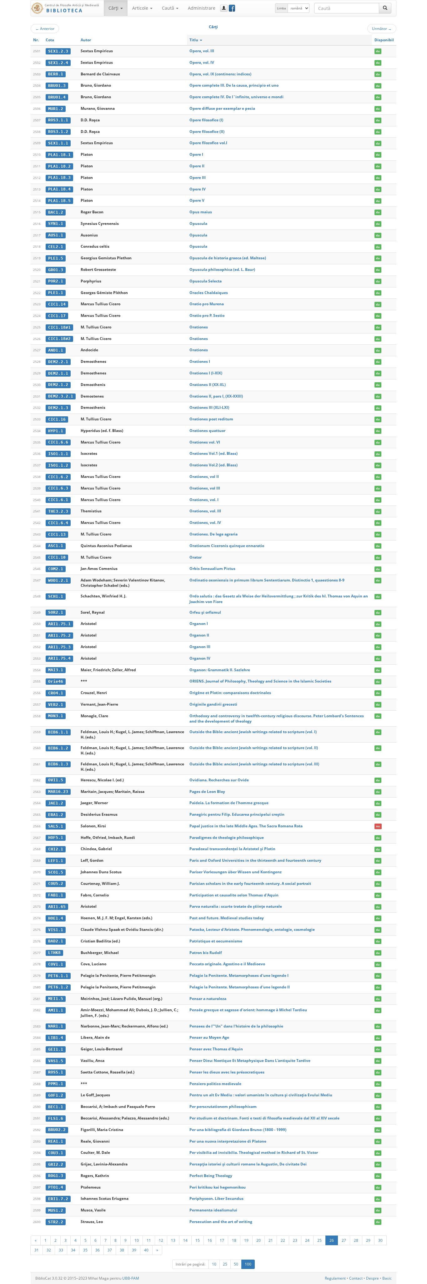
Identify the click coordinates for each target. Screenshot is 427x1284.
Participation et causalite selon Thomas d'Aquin (234, 895)
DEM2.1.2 (58, 384)
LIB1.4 (55, 1037)
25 (319, 1240)
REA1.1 (55, 1141)
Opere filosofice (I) (206, 120)
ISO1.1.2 (58, 465)
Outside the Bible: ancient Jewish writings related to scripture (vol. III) (254, 764)
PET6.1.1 (58, 975)
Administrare (201, 8)
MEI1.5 (55, 998)
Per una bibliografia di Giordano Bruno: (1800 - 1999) (237, 1129)
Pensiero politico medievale (215, 1083)
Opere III (197, 177)
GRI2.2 (55, 1164)
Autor (86, 40)
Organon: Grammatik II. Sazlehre (219, 669)
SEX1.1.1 (58, 143)
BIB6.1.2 (58, 748)
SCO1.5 (55, 872)
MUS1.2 (55, 1210)
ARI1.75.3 (59, 647)
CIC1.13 (57, 534)
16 (210, 1240)
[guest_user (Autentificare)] (224, 8)
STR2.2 (55, 1222)
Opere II (196, 166)
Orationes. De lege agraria (213, 534)
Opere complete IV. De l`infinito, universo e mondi (236, 96)
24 (307, 1240)
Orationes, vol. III (205, 511)
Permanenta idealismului (213, 1210)
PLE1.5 (55, 258)
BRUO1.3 (57, 85)
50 (236, 1264)
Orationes (198, 327)
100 (248, 1264)
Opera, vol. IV (201, 62)
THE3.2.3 (58, 511)
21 (271, 1240)
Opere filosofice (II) (206, 131)
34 (73, 1249)
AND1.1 (55, 350)
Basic (387, 1278)
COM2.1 (55, 568)
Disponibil (384, 40)
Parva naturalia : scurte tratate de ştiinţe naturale (235, 906)
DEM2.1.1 (58, 373)
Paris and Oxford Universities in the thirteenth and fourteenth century (255, 860)
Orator (195, 557)
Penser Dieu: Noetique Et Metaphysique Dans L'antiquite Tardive (249, 1060)
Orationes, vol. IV (205, 522)
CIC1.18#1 (59, 327)
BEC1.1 (55, 1106)
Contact (356, 1278)
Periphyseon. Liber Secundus (216, 1198)
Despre (372, 1278)
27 (344, 1240)
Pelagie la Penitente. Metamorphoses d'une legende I (239, 975)
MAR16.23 (58, 791)
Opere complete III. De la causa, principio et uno (234, 85)
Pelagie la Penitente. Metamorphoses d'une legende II (239, 987)
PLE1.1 (55, 292)
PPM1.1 (55, 1083)
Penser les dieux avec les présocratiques (226, 1072)
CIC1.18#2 (59, 338)
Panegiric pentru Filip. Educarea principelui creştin (236, 814)
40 (146, 1249)
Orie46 (55, 681)
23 (295, 1240)
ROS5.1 (55, 1072)
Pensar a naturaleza (207, 998)
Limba (281, 8)
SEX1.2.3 (58, 51)
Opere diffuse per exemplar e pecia (222, 108)
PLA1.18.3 (59, 177)
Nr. (36, 40)
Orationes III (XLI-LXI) (209, 407)
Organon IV (199, 658)
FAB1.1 (55, 895)
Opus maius (200, 212)
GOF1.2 (55, 1095)
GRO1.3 (55, 269)
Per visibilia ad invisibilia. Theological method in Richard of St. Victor (253, 1152)
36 (97, 1249)
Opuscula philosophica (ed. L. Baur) (222, 269)
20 (258, 1240)
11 (149, 1240)
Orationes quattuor (207, 430)
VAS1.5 (55, 1060)
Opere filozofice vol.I (208, 142)
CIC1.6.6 (58, 442)
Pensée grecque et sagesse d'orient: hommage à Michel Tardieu (248, 1009)
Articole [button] (140, 8)
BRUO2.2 (57, 1129)
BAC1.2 (55, 212)
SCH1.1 (55, 596)
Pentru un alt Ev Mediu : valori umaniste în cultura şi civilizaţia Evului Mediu (260, 1095)
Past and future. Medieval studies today (226, 918)
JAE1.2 (55, 803)
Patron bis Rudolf (205, 952)
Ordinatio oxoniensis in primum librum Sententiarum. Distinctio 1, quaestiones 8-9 (266, 580)
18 (234, 1240)
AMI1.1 (55, 1010)
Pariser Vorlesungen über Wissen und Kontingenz (235, 872)
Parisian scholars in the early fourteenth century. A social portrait (250, 883)
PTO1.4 (55, 1187)
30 (380, 1240)
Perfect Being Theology (210, 1175)
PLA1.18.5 (59, 200)
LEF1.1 (55, 860)
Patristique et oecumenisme (215, 941)
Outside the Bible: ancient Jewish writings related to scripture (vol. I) (253, 731)
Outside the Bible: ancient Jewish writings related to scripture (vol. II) (253, 747)
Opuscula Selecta (205, 281)
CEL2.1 (55, 246)
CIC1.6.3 (58, 488)
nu (378, 826)
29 (368, 1240)
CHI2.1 (55, 849)
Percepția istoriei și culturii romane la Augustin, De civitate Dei (248, 1164)
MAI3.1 (55, 669)
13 (173, 1240)
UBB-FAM (130, 1278)
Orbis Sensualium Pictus (212, 568)
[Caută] (385, 8)
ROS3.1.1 (58, 120)
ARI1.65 (57, 906)
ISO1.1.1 (58, 453)
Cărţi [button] (114, 8)
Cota (50, 40)
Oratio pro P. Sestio (206, 315)
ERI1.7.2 (58, 1198)
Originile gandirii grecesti (213, 704)
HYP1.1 (55, 431)
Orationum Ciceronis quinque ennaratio (226, 545)
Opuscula (198, 223)
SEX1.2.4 (58, 62)
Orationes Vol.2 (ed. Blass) (213, 465)
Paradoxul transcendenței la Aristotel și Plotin (232, 848)
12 (161, 1240)
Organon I (198, 623)
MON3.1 (55, 715)
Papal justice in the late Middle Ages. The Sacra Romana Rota (246, 826)
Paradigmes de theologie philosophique (226, 837)
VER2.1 (55, 704)
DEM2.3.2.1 (60, 396)
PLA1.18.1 (59, 154)
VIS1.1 (55, 929)
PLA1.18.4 (59, 189)
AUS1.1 (55, 235)
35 (85, 1249)
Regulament (335, 1278)
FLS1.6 (55, 1118)
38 (122, 1249)
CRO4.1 (55, 693)
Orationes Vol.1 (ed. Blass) (213, 453)
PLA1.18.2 (59, 166)
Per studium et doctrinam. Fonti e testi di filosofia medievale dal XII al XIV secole (264, 1118)
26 (331, 1240)
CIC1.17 (57, 315)
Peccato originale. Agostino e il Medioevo (227, 964)
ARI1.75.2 (59, 635)
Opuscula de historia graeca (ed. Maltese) (227, 258)
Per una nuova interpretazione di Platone (227, 1141)
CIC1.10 (57, 557)
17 (222, 1240)
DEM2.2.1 (58, 361)
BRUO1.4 (57, 97)
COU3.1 (55, 1152)
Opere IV (197, 189)
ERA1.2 (55, 814)
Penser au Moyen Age (209, 1037)
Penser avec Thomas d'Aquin (216, 1049)
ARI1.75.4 (59, 658)
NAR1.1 (55, 1026)
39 (134, 1249)
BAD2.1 (55, 941)
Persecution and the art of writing (220, 1221)
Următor (382, 28)
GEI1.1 (55, 1049)
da (377, 51)
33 (61, 1249)
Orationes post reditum (211, 419)
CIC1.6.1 (58, 499)
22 (283, 1240)
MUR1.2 (55, 108)
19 (246, 1240)
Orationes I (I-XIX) (205, 373)
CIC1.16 (57, 419)
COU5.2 (55, 883)
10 (136, 1240)
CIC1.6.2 (58, 477)
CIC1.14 (57, 304)
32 (49, 1249)
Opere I (196, 154)
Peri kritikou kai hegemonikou (217, 1187)
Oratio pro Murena (206, 304)
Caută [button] (168, 8)
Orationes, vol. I (204, 499)
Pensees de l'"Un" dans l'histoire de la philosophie (236, 1026)
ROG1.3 (55, 1175)
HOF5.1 (55, 837)
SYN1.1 (55, 223)
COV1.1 (55, 964)
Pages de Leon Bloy (207, 791)
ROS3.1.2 (58, 131)
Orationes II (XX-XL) (207, 384)
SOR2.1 (55, 612)
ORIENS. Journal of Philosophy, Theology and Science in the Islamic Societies (260, 681)
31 (36, 1249)
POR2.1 (55, 281)
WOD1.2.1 (58, 580)
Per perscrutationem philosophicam (223, 1106)
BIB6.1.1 (58, 732)
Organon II (199, 635)
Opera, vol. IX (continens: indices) (220, 74)
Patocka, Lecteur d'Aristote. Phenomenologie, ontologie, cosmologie (252, 929)
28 (356, 1240)
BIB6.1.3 (58, 764)
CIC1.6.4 (58, 522)
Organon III (199, 646)
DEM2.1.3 (58, 407)
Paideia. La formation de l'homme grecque (229, 802)
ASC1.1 (55, 545)
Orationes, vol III (204, 488)
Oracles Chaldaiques (208, 292)
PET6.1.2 (58, 987)
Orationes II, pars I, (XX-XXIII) (216, 396)
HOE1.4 (55, 918)
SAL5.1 (55, 826)
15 (197, 1240)
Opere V (196, 200)
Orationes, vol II (204, 476)
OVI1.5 (55, 780)
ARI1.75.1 (59, 624)
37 (110, 1249)
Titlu (194, 40)
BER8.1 (55, 74)
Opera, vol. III (201, 50)
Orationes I (199, 361)
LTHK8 (54, 952)
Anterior (44, 28)
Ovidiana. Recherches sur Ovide (219, 780)
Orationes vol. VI (204, 442)
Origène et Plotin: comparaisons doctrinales (230, 692)
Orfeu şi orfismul (205, 612)
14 (185, 1240)
